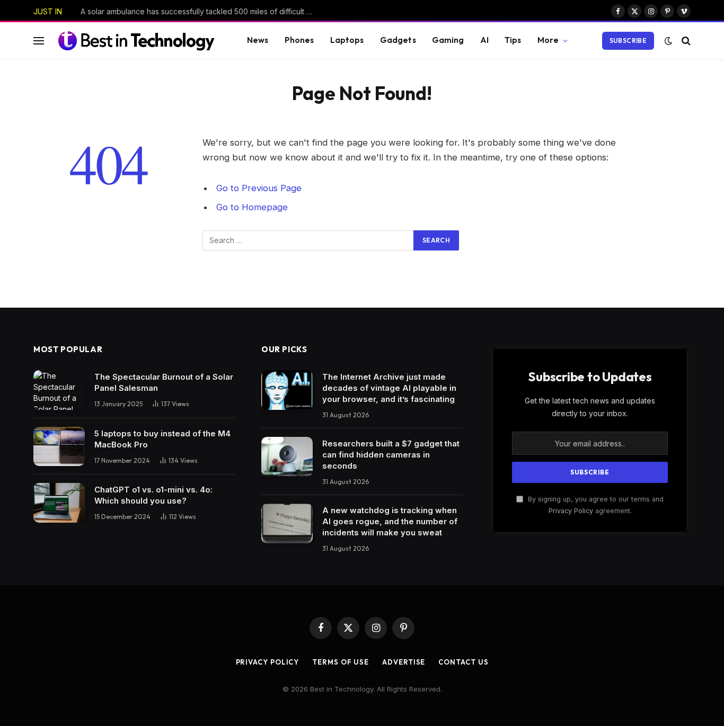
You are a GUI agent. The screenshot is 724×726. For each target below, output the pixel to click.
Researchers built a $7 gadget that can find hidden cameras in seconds (391, 454)
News (258, 40)
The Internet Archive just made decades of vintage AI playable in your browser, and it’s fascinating (389, 388)
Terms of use (340, 662)
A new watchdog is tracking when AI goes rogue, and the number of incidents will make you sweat (389, 521)
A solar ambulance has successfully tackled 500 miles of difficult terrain (200, 11)
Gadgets (398, 40)
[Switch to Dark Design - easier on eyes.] (668, 41)
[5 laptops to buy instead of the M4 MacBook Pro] (59, 447)
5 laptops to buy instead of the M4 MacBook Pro (162, 439)
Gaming (448, 40)
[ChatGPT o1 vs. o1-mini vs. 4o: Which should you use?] (59, 503)
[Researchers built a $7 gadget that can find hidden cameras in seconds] (287, 457)
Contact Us (463, 662)
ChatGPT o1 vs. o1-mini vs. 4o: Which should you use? (153, 495)
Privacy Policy (571, 511)
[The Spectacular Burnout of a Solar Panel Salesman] (59, 390)
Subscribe (628, 40)
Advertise (403, 662)
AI (484, 40)
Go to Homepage (252, 207)
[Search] (685, 40)
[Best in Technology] (136, 40)
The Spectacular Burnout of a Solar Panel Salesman (163, 382)
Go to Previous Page (259, 188)
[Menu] (38, 40)
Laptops (347, 40)
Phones (299, 40)
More (548, 40)
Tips (513, 40)
